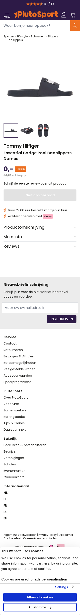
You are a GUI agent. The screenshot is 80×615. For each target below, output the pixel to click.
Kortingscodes (15, 416)
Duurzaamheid (15, 429)
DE (5, 512)
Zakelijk (10, 438)
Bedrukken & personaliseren (25, 445)
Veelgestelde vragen (20, 369)
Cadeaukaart (14, 477)
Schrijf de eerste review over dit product (35, 183)
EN (5, 518)
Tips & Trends (14, 423)
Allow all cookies (40, 597)
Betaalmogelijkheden (20, 363)
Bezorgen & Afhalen (19, 356)
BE (5, 499)
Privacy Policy (47, 535)
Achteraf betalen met (25, 216)
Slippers (53, 36)
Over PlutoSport (16, 397)
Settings (61, 587)
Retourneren (13, 350)
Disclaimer (66, 535)
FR (5, 505)
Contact (10, 343)
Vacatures (12, 404)
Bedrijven (11, 451)
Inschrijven (61, 319)
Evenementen (15, 470)
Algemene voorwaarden (20, 535)
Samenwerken (15, 410)
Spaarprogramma (17, 382)
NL (6, 492)
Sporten (9, 36)
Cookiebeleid (12, 538)
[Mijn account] (64, 14)
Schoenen (37, 36)
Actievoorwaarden (18, 375)
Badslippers (15, 40)
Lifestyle (22, 36)
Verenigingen (14, 458)
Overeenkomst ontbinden (40, 538)
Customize (37, 607)
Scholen (10, 464)
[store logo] (35, 14)
